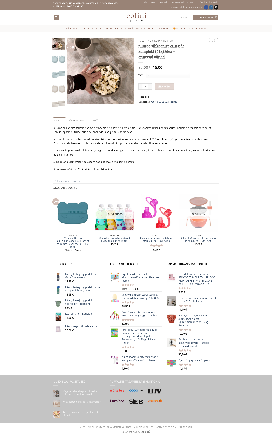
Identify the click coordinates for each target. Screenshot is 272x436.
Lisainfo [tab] (73, 120)
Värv (140, 75)
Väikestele (72, 28)
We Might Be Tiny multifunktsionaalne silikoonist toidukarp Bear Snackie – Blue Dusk (73, 242)
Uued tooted (149, 28)
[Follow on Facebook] (206, 7)
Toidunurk (105, 28)
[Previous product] (216, 40)
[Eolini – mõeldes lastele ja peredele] (136, 17)
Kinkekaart (199, 28)
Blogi (154, 2)
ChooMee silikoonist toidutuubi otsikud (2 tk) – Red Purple (156, 239)
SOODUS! (185, 28)
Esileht (142, 40)
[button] (182, 17)
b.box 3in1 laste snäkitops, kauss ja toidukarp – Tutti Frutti (198, 239)
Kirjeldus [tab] (59, 120)
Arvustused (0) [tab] (89, 120)
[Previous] (72, 71)
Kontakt (164, 2)
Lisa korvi (164, 86)
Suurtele (89, 28)
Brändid (133, 28)
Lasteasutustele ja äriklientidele (185, 7)
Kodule (119, 28)
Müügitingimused (207, 2)
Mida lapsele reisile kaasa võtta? (82, 401)
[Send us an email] (216, 7)
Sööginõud (173, 101)
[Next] (128, 71)
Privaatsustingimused (183, 2)
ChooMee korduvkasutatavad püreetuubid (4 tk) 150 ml (114, 239)
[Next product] (211, 40)
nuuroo (168, 40)
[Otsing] (56, 17)
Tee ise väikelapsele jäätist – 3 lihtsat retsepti (80, 414)
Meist (144, 2)
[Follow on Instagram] (211, 7)
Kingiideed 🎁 (167, 28)
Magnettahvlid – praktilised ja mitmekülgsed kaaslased (80, 393)
